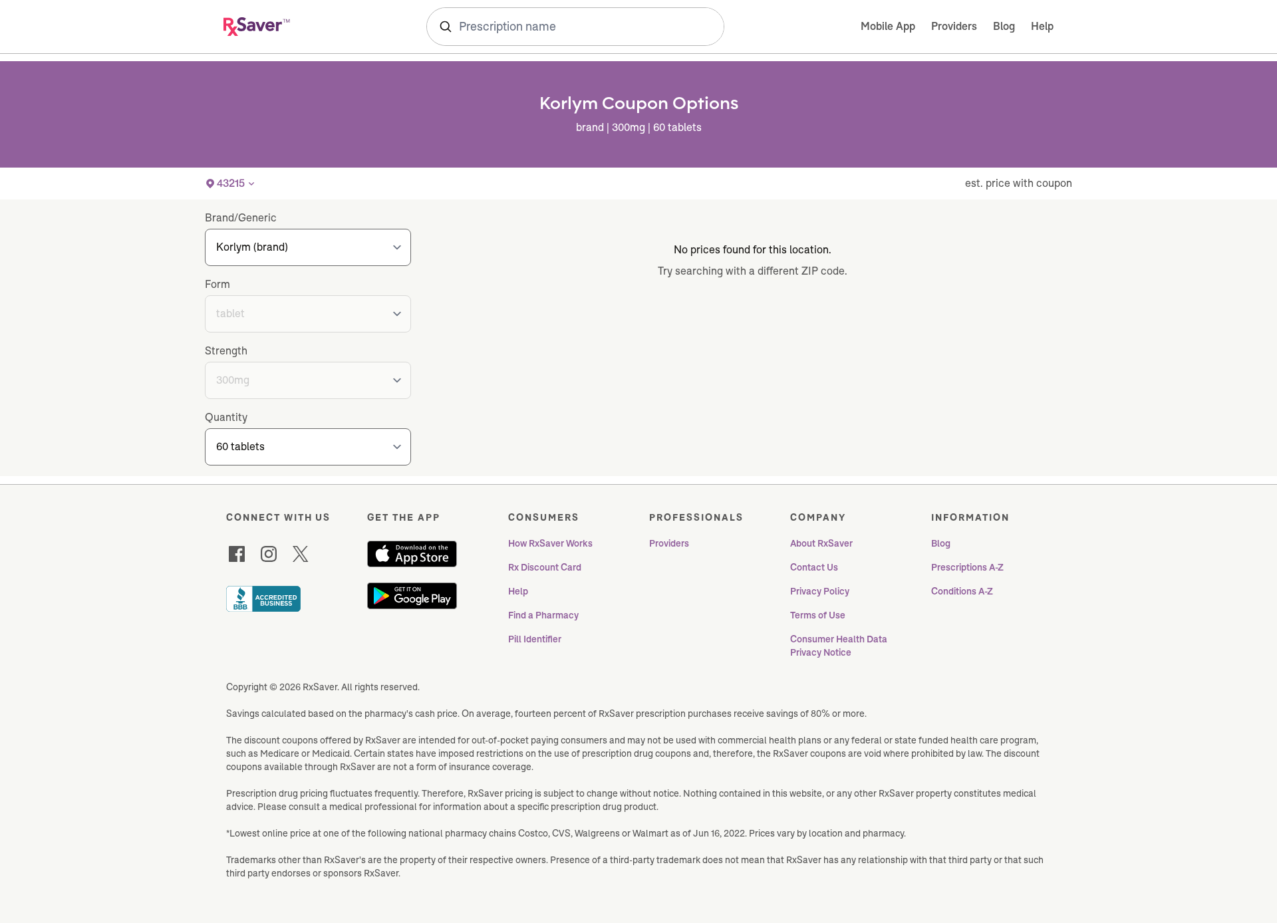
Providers (954, 26)
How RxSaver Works (550, 543)
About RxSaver (821, 543)
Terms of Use (817, 615)
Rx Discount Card (544, 567)
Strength (226, 351)
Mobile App (888, 26)
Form (217, 284)
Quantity (226, 417)
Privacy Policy (819, 591)
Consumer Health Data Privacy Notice (839, 645)
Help (1042, 26)
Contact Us (814, 567)
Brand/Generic (241, 218)
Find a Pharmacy (543, 615)
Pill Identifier (534, 639)
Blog (1004, 26)
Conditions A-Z (962, 591)
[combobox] (575, 26)
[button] (231, 184)
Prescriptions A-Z (967, 567)
